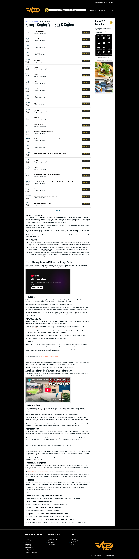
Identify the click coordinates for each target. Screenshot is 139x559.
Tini (35, 189)
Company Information (77, 541)
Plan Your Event (29, 546)
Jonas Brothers (38, 124)
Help (72, 546)
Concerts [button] (93, 10)
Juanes (36, 46)
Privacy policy (51, 544)
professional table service (35, 328)
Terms (72, 544)
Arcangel (36, 160)
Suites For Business (30, 551)
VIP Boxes (27, 539)
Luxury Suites (28, 541)
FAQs (72, 542)
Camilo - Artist (38, 146)
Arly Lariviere (37, 96)
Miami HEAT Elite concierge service (37, 471)
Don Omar (36, 117)
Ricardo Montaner (39, 31)
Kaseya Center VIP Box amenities (49, 356)
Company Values (52, 539)
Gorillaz (36, 81)
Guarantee (50, 541)
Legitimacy (51, 542)
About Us (73, 539)
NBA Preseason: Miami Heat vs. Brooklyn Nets (47, 174)
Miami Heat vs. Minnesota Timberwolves (45, 196)
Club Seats (27, 542)
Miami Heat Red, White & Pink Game (44, 131)
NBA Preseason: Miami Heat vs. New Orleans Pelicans (49, 139)
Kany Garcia (37, 110)
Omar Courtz (37, 53)
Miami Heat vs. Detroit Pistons (42, 203)
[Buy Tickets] (86, 32)
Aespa (35, 103)
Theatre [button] (102, 10)
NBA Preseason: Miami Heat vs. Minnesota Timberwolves (50, 153)
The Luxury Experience (31, 552)
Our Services (28, 544)
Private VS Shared (29, 549)
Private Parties (29, 547)
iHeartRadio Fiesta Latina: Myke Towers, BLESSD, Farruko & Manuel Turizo (55, 182)
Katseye (36, 167)
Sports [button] (110, 10)
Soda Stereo (37, 89)
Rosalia (36, 67)
